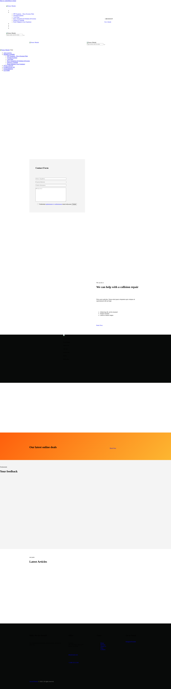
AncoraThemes (33, 681)
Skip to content (4, 1)
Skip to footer (12, 1)
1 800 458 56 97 (109, 19)
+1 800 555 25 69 (73, 662)
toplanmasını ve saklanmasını (54, 204)
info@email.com (73, 655)
